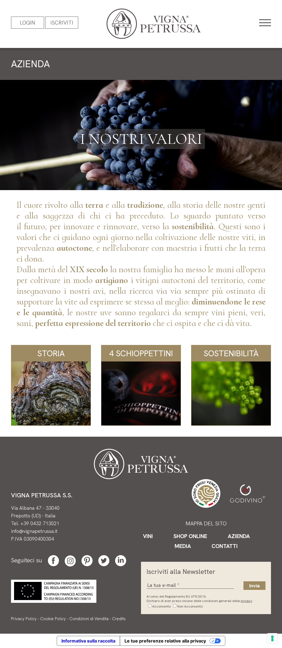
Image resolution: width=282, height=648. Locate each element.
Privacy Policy (24, 619)
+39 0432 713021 (39, 523)
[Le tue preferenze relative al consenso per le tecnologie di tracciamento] (272, 638)
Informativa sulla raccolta (88, 641)
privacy (246, 601)
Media (183, 546)
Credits (119, 619)
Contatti (225, 546)
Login (27, 22)
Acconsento (161, 606)
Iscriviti (61, 22)
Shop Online (190, 536)
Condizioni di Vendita (89, 619)
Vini (148, 536)
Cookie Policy (53, 619)
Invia (254, 585)
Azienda (239, 536)
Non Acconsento (190, 606)
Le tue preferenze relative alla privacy (165, 641)
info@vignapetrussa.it (34, 531)
